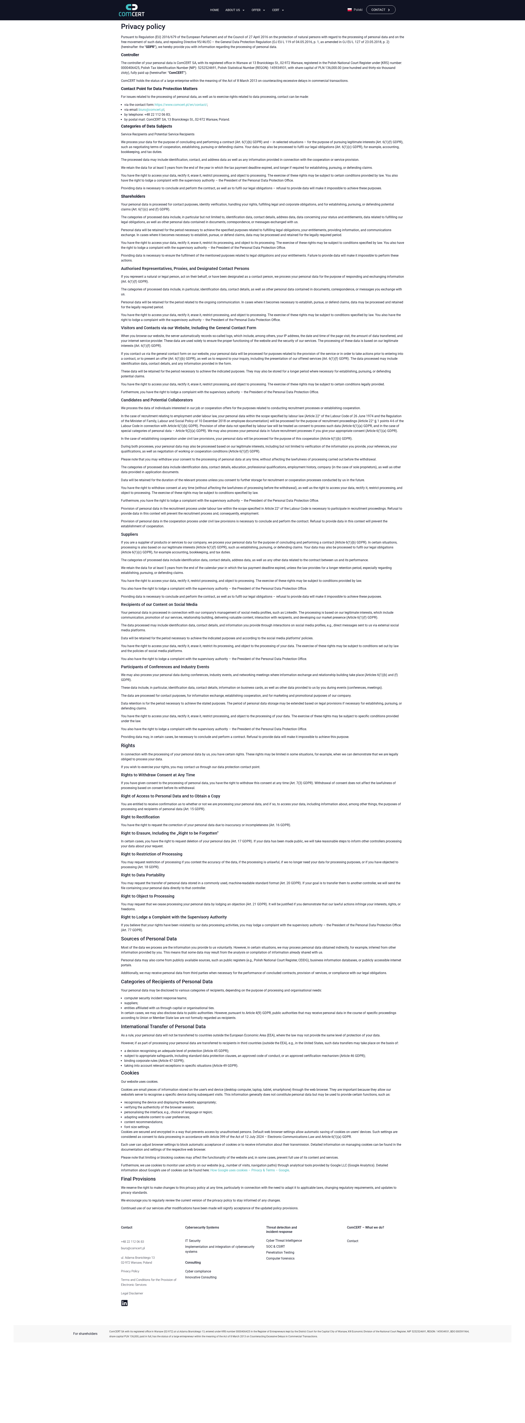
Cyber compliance (198, 1271)
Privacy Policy (130, 1271)
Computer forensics (280, 1258)
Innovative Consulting (201, 1277)
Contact (352, 1241)
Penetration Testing (280, 1252)
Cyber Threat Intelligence (284, 1241)
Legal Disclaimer (132, 1293)
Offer (256, 10)
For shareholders (85, 1334)
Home (214, 10)
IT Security (193, 1241)
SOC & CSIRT (275, 1246)
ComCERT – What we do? (365, 1227)
